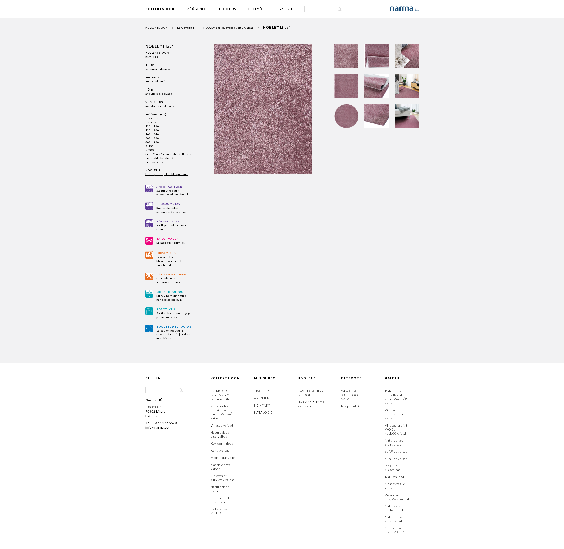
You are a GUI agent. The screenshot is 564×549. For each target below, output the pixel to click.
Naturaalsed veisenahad (394, 519)
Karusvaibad (185, 27)
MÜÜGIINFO (197, 9)
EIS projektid (351, 406)
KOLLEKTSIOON (159, 9)
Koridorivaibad (222, 443)
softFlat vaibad (396, 451)
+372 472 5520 (165, 423)
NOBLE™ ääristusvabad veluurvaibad (228, 27)
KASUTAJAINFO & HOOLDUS (310, 393)
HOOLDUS (227, 9)
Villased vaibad (222, 425)
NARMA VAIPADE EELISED (311, 404)
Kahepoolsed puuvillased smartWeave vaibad (222, 412)
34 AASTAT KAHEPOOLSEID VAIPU (354, 395)
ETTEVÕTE (257, 9)
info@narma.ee (157, 427)
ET (147, 378)
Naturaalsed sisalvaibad (220, 434)
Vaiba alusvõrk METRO (222, 511)
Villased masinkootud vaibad (395, 414)
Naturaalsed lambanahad (394, 508)
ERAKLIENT (263, 391)
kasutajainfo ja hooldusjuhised (166, 174)
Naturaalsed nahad (220, 489)
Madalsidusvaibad (224, 457)
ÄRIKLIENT (263, 398)
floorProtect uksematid (220, 500)
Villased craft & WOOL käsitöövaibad (396, 429)
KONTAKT (262, 405)
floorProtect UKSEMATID (394, 530)
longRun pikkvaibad (393, 468)
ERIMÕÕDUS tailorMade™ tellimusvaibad (221, 395)
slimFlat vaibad (396, 459)
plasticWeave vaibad (221, 467)
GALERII (285, 9)
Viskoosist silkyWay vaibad (223, 478)
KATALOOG (263, 412)
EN (158, 378)
